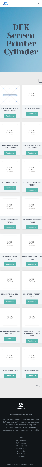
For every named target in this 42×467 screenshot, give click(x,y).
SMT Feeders (21, 440)
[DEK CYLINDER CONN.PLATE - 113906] (32, 206)
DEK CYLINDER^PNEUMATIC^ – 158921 (32, 258)
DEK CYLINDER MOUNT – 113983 (10, 258)
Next (36, 386)
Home (21, 438)
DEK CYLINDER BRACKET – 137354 (10, 221)
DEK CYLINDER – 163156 (32, 108)
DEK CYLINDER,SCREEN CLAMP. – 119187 (10, 147)
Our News (21, 454)
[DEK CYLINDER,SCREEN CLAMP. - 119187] (10, 132)
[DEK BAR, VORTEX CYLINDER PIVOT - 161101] (10, 317)
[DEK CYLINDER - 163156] (32, 95)
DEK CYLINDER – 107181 (10, 371)
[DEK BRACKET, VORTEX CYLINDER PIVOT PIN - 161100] (32, 317)
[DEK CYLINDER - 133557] (10, 169)
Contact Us (21, 456)
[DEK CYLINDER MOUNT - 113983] (10, 243)
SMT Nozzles (21, 443)
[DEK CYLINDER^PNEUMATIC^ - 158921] (32, 243)
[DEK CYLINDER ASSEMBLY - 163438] (32, 169)
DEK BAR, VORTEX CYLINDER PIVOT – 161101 (10, 332)
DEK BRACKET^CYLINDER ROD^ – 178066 (32, 147)
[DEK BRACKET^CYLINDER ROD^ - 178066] (32, 132)
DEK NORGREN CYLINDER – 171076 (32, 295)
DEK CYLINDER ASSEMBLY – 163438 (32, 184)
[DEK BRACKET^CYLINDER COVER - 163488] (10, 95)
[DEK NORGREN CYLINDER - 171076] (32, 280)
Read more (10, 116)
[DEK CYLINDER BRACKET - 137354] (10, 206)
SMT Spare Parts (21, 446)
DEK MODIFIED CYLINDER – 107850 (10, 295)
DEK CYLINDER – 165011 (32, 371)
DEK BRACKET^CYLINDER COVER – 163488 (10, 109)
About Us (21, 451)
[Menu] (38, 3)
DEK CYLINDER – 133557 (10, 183)
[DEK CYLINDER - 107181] (10, 357)
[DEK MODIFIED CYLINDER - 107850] (10, 280)
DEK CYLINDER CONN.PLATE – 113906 (32, 221)
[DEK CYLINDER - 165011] (32, 357)
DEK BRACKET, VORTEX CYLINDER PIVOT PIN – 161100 (32, 333)
